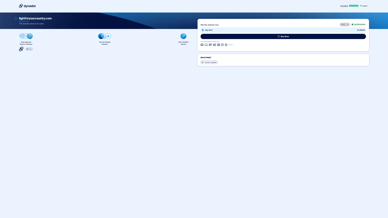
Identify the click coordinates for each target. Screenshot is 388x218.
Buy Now (285, 36)
